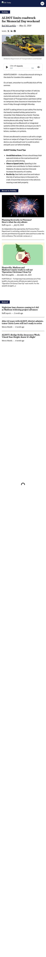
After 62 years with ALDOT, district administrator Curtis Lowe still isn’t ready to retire (23, 322)
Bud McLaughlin (9, 26)
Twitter (8, 31)
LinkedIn (11, 31)
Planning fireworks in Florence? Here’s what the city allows (17, 221)
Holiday (5, 12)
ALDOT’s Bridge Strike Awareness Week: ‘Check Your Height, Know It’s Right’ (21, 336)
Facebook (15, 31)
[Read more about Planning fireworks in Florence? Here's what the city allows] (23, 206)
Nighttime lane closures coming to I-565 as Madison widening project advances (20, 308)
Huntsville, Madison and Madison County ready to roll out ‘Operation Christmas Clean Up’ (17, 269)
